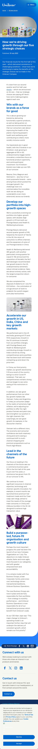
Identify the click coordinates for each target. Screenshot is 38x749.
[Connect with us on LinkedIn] (21, 668)
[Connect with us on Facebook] (4, 668)
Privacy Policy (11, 717)
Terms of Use (29, 715)
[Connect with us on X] (10, 668)
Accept (19, 744)
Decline (19, 737)
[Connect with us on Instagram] (15, 668)
